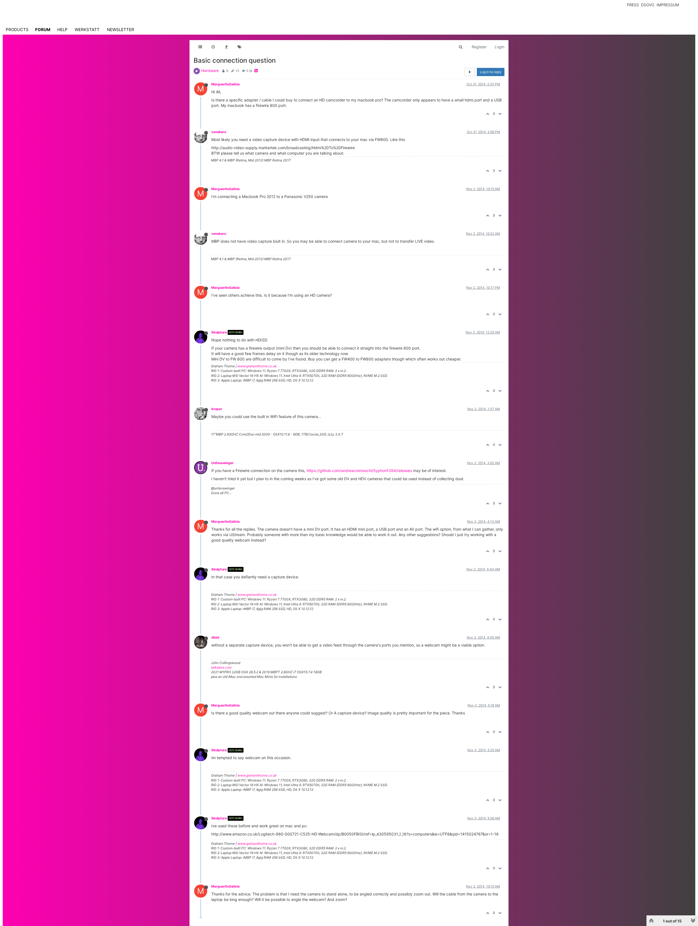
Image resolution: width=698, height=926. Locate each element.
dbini (215, 637)
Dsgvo (647, 4)
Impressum (668, 4)
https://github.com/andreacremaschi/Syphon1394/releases (359, 470)
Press (633, 4)
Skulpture (219, 332)
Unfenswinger (222, 463)
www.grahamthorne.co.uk (257, 366)
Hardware (210, 70)
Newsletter (120, 29)
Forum (42, 29)
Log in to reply (490, 72)
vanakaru (218, 132)
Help (62, 29)
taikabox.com (221, 667)
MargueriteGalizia (225, 84)
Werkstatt (87, 29)
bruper (216, 409)
